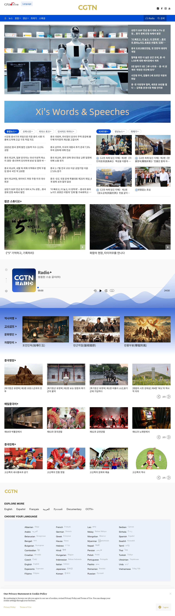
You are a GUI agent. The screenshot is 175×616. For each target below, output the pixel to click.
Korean (63, 573)
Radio (152, 18)
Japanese (64, 569)
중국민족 (9, 444)
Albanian (32, 527)
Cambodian (32, 550)
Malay (97, 531)
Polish (94, 555)
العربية (46, 509)
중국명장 (9, 360)
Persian (95, 550)
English (8, 509)
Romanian (96, 569)
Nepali (93, 545)
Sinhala (126, 531)
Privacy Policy (10, 607)
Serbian (126, 527)
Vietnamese (129, 569)
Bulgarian (34, 545)
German (64, 531)
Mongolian (97, 536)
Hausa (62, 541)
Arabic (31, 531)
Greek (63, 536)
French (63, 527)
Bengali (31, 541)
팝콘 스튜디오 (12, 201)
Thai (123, 550)
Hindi (61, 550)
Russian (96, 573)
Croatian (33, 555)
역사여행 (9, 318)
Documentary (74, 509)
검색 (163, 18)
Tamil (124, 545)
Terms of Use (25, 607)
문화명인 (9, 334)
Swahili (127, 541)
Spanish (126, 536)
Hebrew (63, 545)
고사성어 (9, 326)
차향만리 (9, 342)
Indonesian (68, 559)
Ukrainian (129, 559)
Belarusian (35, 536)
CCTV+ (90, 509)
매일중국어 (10, 404)
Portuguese (98, 559)
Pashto (93, 564)
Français (34, 509)
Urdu (123, 564)
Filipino (32, 573)
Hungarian (65, 555)
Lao (92, 527)
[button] (159, 397)
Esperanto (34, 569)
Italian (62, 564)
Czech (31, 559)
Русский (58, 509)
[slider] (38, 287)
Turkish (126, 555)
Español (20, 509)
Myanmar (98, 541)
